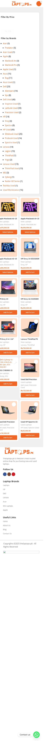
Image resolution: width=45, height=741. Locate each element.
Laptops (6, 485)
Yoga (7, 159)
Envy (7, 121)
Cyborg (8, 177)
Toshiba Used (9, 185)
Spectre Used (11, 142)
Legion (8, 151)
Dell (4, 86)
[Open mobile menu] (3, 3)
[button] (30, 272)
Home (5, 521)
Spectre (8, 125)
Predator (9, 47)
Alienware (9, 91)
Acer (5, 43)
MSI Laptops (8, 506)
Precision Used (11, 112)
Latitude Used (11, 108)
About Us (6, 525)
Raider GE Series (12, 181)
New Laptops (26, 221)
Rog (6, 78)
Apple (5, 56)
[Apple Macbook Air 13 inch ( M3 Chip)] (30, 207)
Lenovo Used (9, 164)
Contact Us (7, 533)
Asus (5, 73)
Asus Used (7, 82)
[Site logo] (21, 3)
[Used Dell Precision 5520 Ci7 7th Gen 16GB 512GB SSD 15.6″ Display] (30, 367)
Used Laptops (26, 382)
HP (4, 116)
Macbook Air (10, 60)
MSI (4, 172)
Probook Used (11, 138)
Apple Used (8, 69)
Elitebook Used (11, 134)
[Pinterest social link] (13, 474)
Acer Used (7, 52)
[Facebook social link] (5, 474)
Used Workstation (11, 190)
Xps (6, 95)
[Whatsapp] (36, 734)
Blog (4, 529)
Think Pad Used (12, 168)
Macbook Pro (11, 65)
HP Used (7, 129)
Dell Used (7, 99)
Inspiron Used (11, 103)
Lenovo (6, 147)
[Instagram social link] (9, 474)
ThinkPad (9, 155)
